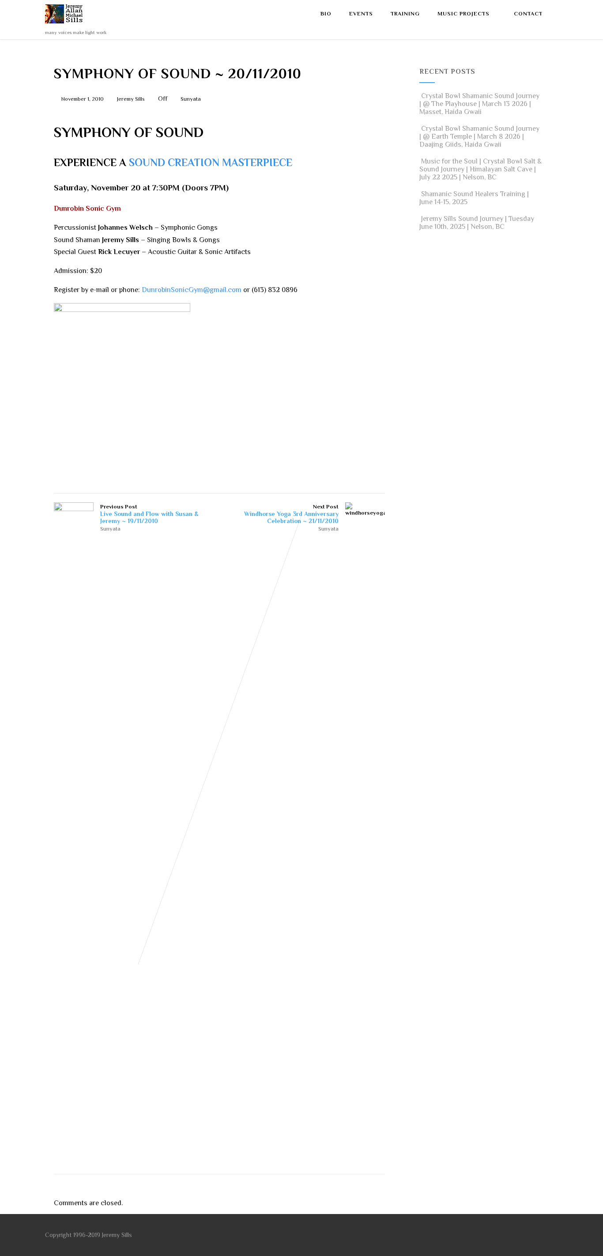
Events (361, 14)
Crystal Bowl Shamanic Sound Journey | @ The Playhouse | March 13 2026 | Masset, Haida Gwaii (479, 104)
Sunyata (191, 98)
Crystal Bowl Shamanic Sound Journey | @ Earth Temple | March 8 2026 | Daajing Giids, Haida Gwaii (479, 136)
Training (405, 14)
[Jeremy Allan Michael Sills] (65, 26)
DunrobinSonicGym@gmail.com (190, 290)
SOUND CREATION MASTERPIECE (210, 162)
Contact (528, 14)
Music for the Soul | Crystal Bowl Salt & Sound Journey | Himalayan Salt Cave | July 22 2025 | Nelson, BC (480, 169)
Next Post (291, 513)
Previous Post (149, 513)
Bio (326, 14)
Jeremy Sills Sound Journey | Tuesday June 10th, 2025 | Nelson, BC (476, 223)
